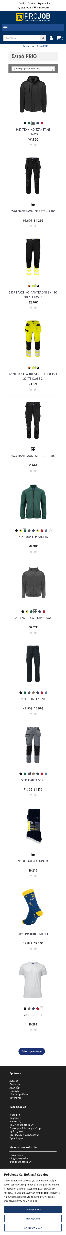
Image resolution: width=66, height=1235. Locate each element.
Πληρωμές (15, 1118)
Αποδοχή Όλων (33, 1209)
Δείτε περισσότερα (32, 1051)
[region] (33, 1202)
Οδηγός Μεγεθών (18, 1158)
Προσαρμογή (33, 1218)
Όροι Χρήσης (16, 1138)
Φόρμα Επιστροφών (20, 1161)
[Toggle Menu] (6, 27)
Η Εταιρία (14, 1114)
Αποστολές (15, 1121)
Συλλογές (14, 1091)
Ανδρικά (13, 1081)
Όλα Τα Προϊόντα (18, 1094)
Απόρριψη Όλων (33, 1227)
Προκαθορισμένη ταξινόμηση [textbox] (26, 68)
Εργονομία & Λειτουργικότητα (25, 1128)
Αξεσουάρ (14, 1087)
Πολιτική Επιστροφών (21, 1124)
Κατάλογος (15, 1097)
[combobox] (33, 68)
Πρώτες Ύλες (16, 1131)
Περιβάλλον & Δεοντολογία (24, 1135)
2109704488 (27, 7)
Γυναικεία (14, 1084)
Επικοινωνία (43, 7)
